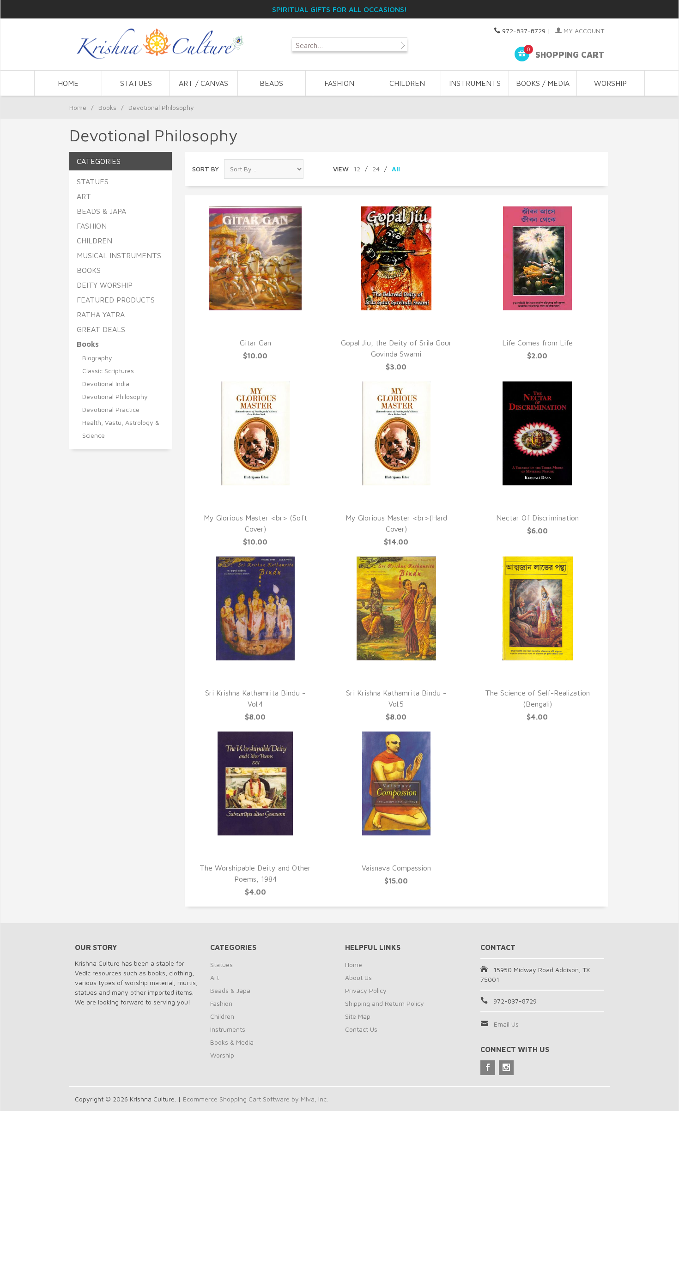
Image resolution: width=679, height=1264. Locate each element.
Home (68, 83)
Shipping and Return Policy (384, 1003)
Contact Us (361, 1029)
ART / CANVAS (203, 83)
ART (84, 196)
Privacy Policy (366, 990)
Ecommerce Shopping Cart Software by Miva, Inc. (255, 1099)
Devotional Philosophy (115, 396)
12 (356, 169)
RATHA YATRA (101, 314)
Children (222, 1016)
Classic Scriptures (108, 371)
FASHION (339, 83)
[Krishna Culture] (159, 44)
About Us (358, 977)
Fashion (221, 1003)
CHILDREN (407, 83)
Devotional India (105, 383)
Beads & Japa (230, 990)
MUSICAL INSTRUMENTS (119, 255)
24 (376, 169)
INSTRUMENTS (475, 83)
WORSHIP (610, 83)
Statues (221, 964)
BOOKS (89, 270)
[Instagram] (506, 1067)
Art (214, 977)
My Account (583, 31)
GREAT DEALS (101, 329)
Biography (97, 358)
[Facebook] (487, 1067)
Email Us (506, 1024)
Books (107, 107)
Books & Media (232, 1042)
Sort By (205, 169)
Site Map (357, 1016)
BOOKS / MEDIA (543, 83)
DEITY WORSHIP (105, 285)
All (396, 169)
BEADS (271, 83)
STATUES (136, 83)
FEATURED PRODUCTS (116, 300)
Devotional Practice (110, 409)
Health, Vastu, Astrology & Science (120, 428)
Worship (222, 1055)
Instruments (227, 1029)
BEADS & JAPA (101, 211)
